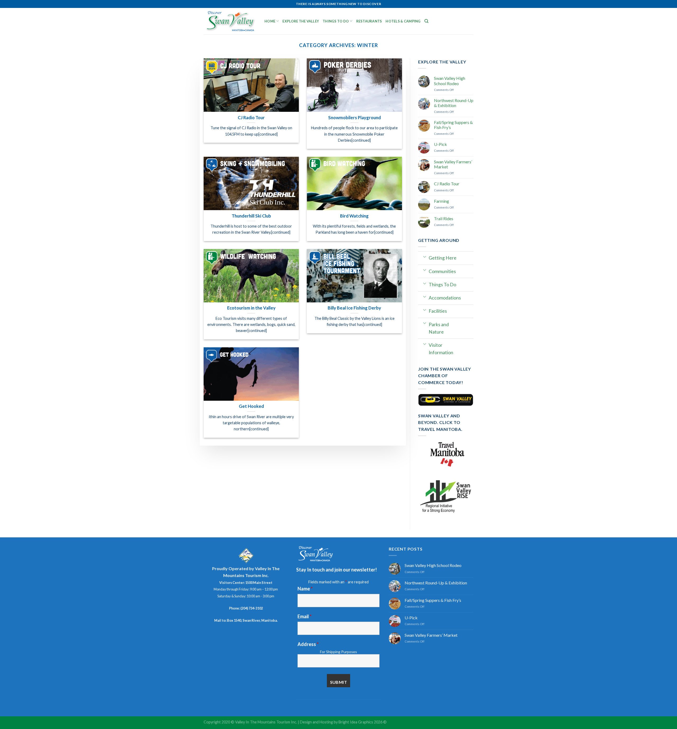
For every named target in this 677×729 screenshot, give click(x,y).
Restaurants (369, 21)
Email (305, 616)
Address (308, 644)
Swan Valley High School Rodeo (449, 81)
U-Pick (440, 144)
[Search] (426, 21)
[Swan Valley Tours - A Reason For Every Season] (230, 21)
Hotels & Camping (403, 21)
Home (269, 21)
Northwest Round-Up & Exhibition (453, 103)
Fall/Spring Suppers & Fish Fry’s (453, 125)
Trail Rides (443, 218)
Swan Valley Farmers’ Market (453, 164)
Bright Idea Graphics (355, 722)
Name (305, 588)
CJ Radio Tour (446, 183)
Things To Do (336, 21)
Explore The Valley (300, 21)
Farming (441, 201)
